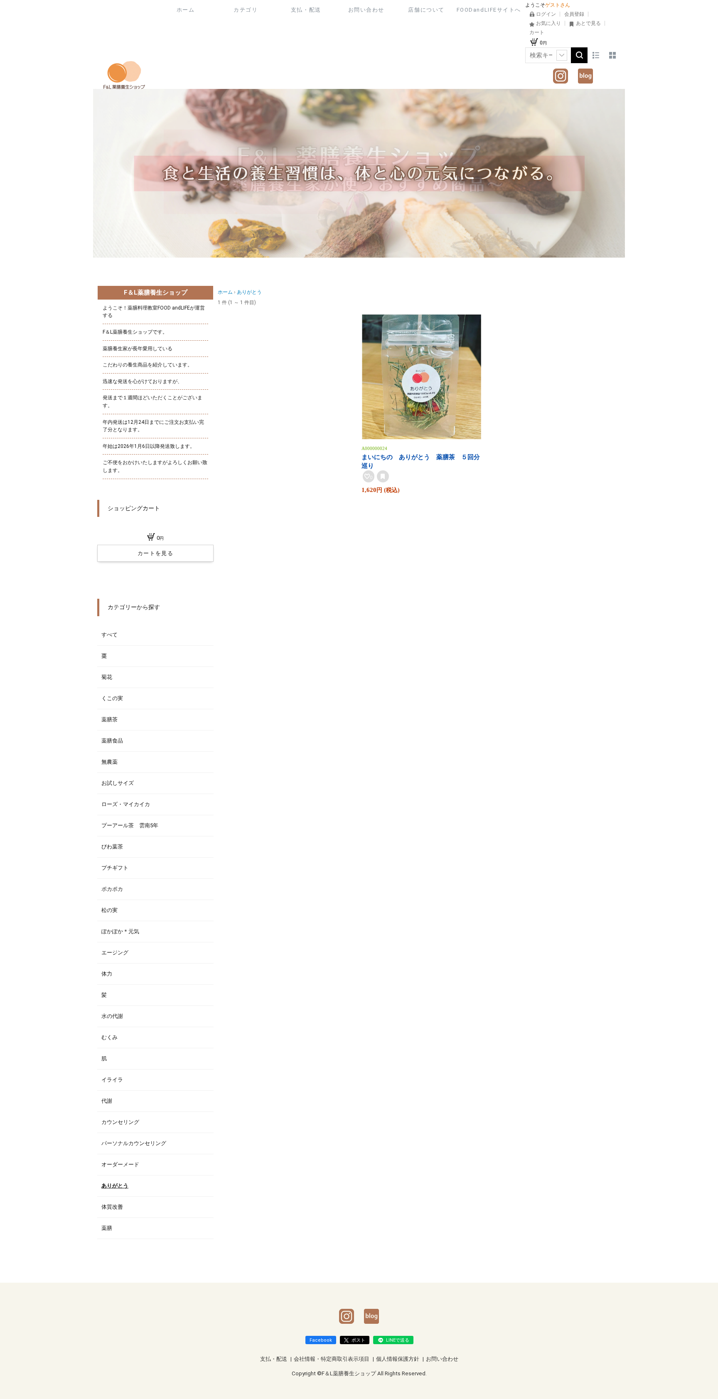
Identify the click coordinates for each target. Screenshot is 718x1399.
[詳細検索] (561, 55)
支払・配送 (306, 10)
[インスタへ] (560, 72)
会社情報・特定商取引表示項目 (332, 1359)
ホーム (186, 10)
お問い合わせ (366, 10)
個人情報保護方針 (398, 1359)
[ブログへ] (585, 72)
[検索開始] (579, 55)
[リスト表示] (596, 55)
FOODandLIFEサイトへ (489, 10)
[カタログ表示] (612, 55)
